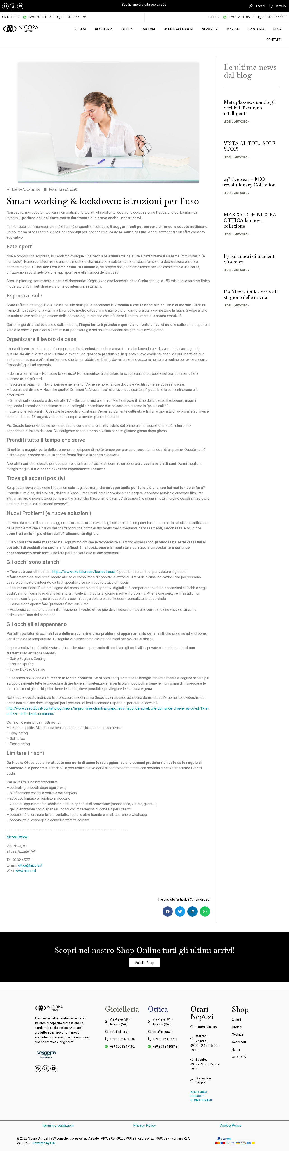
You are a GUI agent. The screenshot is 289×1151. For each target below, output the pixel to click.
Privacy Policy (144, 1125)
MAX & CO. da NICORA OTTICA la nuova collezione (250, 220)
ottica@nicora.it (30, 865)
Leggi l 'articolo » (236, 121)
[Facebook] (5, 6)
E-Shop (80, 29)
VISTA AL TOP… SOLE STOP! (249, 146)
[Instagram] (13, 6)
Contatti (273, 39)
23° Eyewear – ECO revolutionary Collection (249, 182)
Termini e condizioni (58, 1125)
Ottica (127, 29)
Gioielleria (103, 29)
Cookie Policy (231, 1125)
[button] (168, 911)
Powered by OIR (44, 1143)
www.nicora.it (25, 871)
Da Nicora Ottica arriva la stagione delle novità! (251, 294)
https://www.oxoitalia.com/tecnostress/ (84, 572)
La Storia (256, 29)
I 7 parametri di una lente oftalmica (250, 259)
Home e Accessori (178, 29)
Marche (233, 29)
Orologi (148, 29)
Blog (277, 29)
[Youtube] (20, 6)
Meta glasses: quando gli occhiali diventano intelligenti (250, 107)
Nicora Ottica (17, 837)
